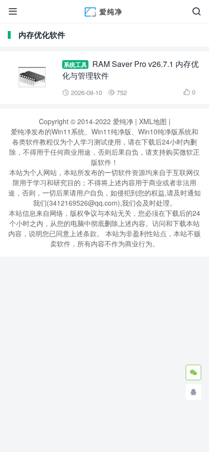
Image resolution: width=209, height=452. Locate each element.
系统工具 (75, 64)
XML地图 (153, 121)
